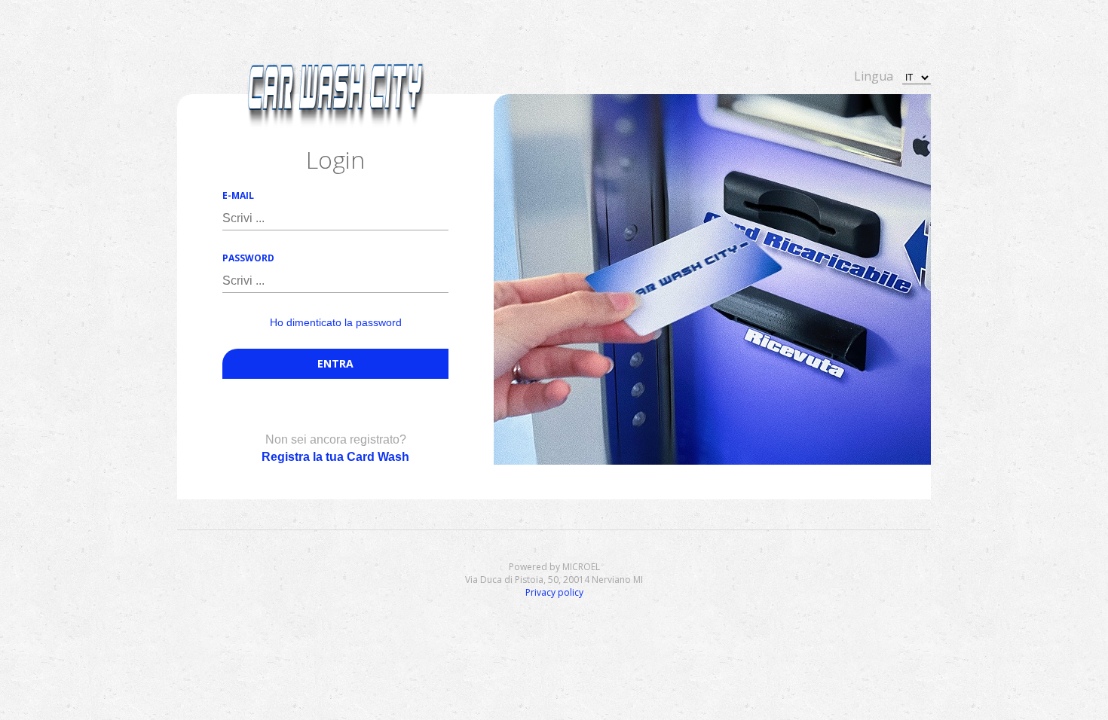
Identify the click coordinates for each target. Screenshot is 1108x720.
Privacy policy (554, 592)
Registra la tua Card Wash (335, 456)
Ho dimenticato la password (336, 322)
